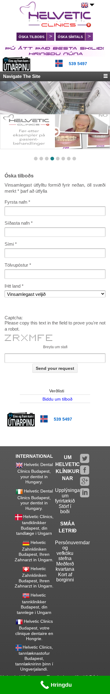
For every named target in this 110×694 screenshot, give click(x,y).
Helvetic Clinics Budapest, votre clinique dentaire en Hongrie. (34, 630)
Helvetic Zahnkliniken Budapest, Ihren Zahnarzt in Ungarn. (34, 551)
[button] (36, 158)
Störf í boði (65, 509)
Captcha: (14, 318)
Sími (9, 244)
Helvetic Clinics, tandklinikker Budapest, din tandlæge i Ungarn (34, 525)
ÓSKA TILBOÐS (31, 37)
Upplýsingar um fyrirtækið (68, 495)
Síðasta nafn (17, 223)
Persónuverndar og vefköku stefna (72, 550)
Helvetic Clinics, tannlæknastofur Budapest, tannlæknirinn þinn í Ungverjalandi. (34, 658)
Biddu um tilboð (57, 399)
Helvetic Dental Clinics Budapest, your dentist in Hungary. (35, 473)
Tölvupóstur (16, 265)
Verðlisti (56, 390)
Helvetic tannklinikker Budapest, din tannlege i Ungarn (34, 604)
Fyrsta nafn (16, 202)
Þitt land (12, 286)
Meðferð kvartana (65, 566)
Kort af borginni (65, 577)
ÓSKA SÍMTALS (70, 37)
